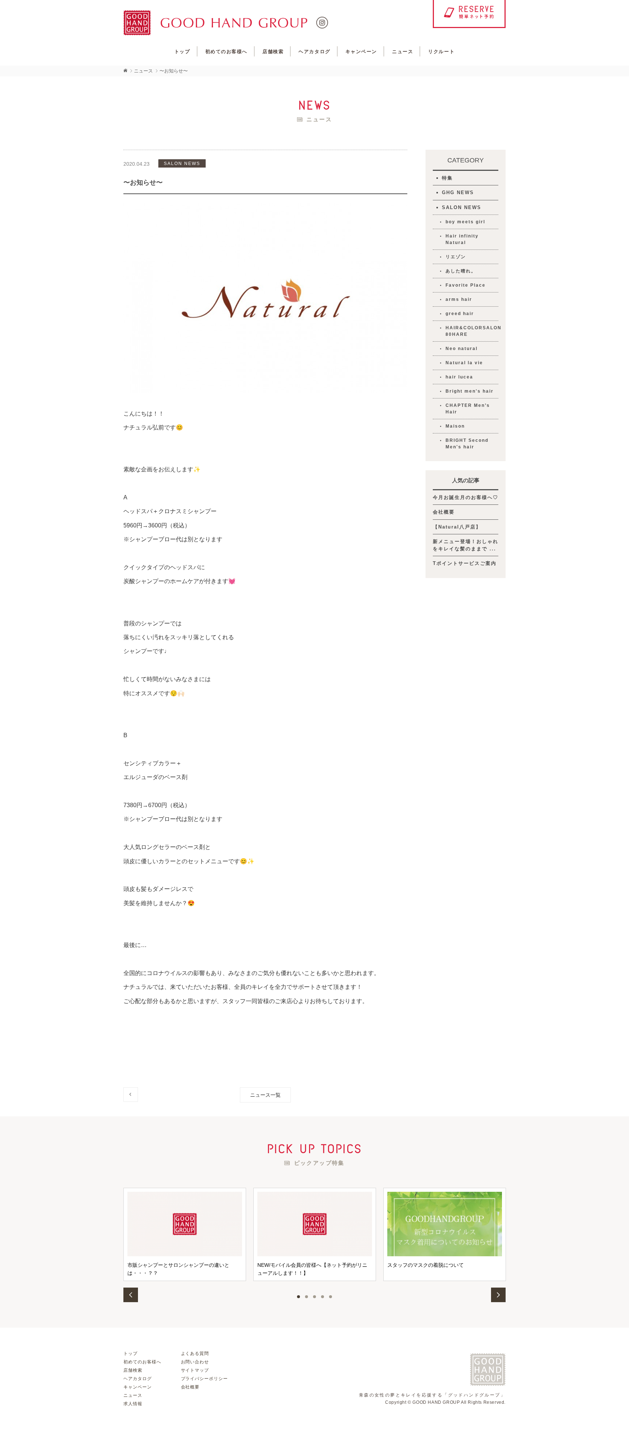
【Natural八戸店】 (457, 527)
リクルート (441, 51)
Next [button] (498, 1295)
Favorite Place (466, 285)
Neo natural (462, 348)
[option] (185, 1234)
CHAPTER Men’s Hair (468, 409)
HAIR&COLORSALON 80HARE (472, 331)
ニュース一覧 (265, 1095)
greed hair (460, 313)
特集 (447, 178)
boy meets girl (465, 221)
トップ (182, 51)
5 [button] (330, 1296)
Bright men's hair (470, 391)
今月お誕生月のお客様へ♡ (465, 497)
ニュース (402, 51)
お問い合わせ (195, 1361)
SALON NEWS (461, 207)
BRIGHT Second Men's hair (467, 443)
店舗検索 (273, 51)
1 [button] (298, 1296)
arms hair (459, 299)
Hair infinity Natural (462, 239)
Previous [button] (130, 1295)
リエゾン (456, 256)
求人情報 (132, 1403)
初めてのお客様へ (226, 51)
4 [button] (322, 1296)
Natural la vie (464, 362)
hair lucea (459, 377)
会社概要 (444, 512)
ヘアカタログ (314, 51)
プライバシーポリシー (204, 1378)
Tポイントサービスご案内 (465, 563)
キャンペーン (361, 51)
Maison (455, 426)
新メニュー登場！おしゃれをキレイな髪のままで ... (465, 545)
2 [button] (306, 1296)
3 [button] (314, 1296)
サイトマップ (195, 1370)
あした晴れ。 (461, 271)
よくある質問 (195, 1353)
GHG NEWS (458, 192)
